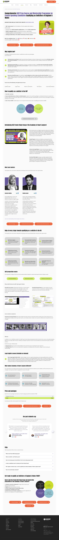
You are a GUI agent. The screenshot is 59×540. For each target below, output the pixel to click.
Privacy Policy (32, 525)
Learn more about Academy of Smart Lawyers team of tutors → (15, 218)
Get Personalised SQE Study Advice (43, 44)
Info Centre (17, 4)
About (12, 4)
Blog (30, 4)
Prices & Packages (12, 44)
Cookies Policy (32, 527)
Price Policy (32, 526)
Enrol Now (51, 1)
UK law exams (20, 519)
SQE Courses (7, 522)
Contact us (46, 4)
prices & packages (8, 529)
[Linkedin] (46, 530)
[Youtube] (44, 530)
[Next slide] (53, 432)
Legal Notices (32, 529)
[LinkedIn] (12, 437)
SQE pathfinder (20, 526)
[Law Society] (14, 437)
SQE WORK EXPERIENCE (21, 522)
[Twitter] (49, 530)
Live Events (41, 4)
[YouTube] (15, 437)
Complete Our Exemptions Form (28, 118)
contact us (7, 528)
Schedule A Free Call (43, 502)
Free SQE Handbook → (26, 44)
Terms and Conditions (33, 519)
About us (7, 519)
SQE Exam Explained (21, 521)
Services (26, 4)
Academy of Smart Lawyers (8, 9)
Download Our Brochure (26, 223)
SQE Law (19, 525)
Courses (22, 4)
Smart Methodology (33, 530)
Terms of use (32, 523)
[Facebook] (47, 530)
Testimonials (35, 4)
